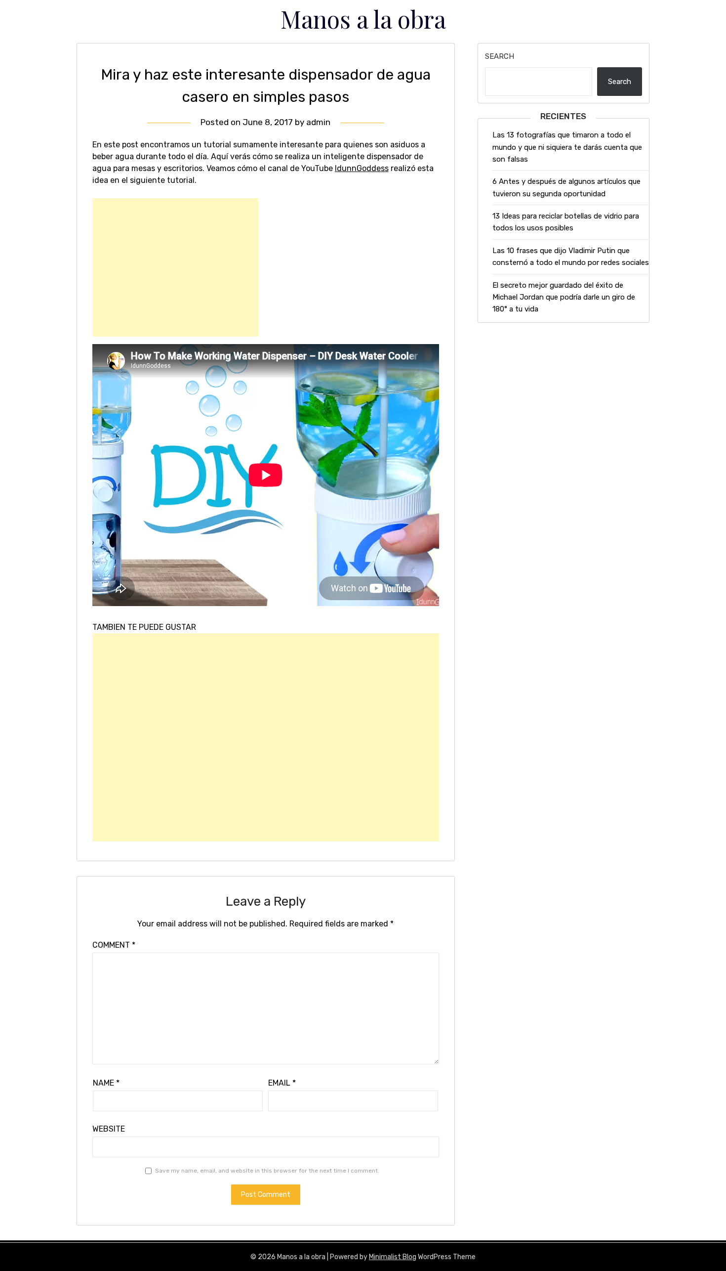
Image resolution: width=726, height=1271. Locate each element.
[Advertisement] (175, 267)
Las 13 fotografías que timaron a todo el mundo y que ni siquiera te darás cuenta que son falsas (567, 147)
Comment (113, 945)
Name (106, 1083)
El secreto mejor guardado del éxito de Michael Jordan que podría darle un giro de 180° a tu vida (563, 297)
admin (318, 122)
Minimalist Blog (392, 1257)
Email (282, 1083)
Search (499, 56)
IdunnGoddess (362, 168)
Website (108, 1129)
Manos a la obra (363, 19)
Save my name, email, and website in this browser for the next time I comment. (267, 1170)
